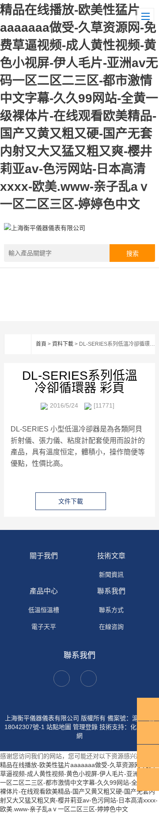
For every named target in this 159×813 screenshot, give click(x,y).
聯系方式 (111, 609)
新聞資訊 (111, 574)
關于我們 (44, 556)
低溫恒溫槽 (43, 609)
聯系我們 (111, 591)
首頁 (41, 344)
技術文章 (111, 556)
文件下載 (70, 501)
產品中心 (44, 591)
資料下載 (62, 344)
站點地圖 (58, 726)
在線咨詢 (111, 626)
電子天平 (43, 626)
